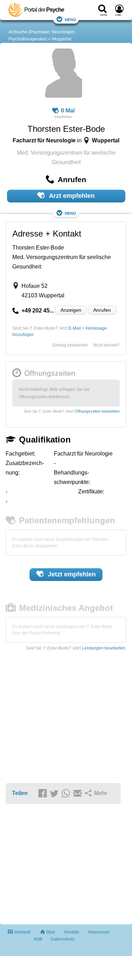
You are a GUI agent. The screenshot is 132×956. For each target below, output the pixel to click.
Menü (70, 19)
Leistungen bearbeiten (103, 648)
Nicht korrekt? (106, 345)
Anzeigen (71, 310)
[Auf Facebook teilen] (43, 793)
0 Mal (68, 111)
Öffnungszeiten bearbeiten (97, 411)
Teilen (20, 793)
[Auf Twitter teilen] (55, 793)
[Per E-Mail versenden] (78, 793)
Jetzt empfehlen (71, 574)
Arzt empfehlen (71, 195)
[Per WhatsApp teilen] (67, 793)
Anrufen (102, 310)
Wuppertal (61, 39)
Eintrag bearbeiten (70, 345)
